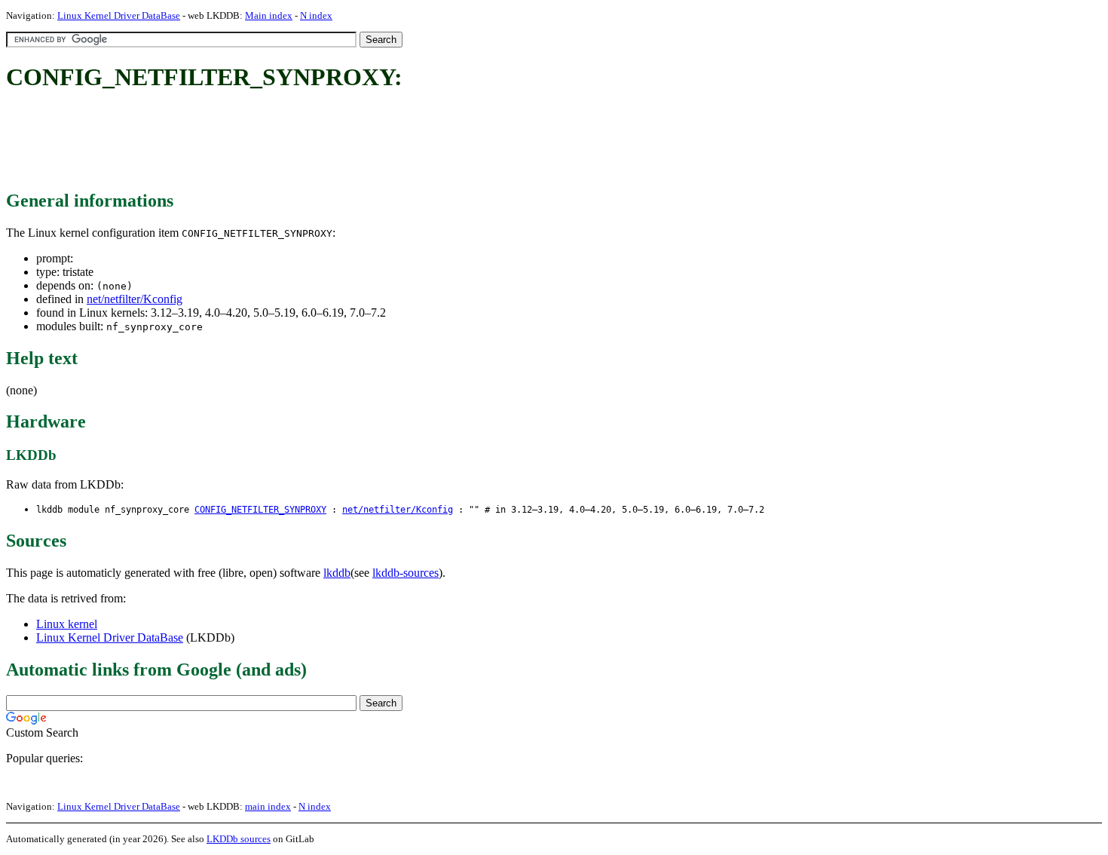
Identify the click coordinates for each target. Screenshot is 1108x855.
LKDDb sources (239, 838)
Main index (268, 15)
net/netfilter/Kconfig (134, 299)
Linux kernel (66, 624)
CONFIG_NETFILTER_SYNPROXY (260, 509)
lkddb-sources (405, 572)
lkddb (336, 572)
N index (316, 15)
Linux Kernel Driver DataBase (118, 15)
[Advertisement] (280, 142)
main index (268, 806)
